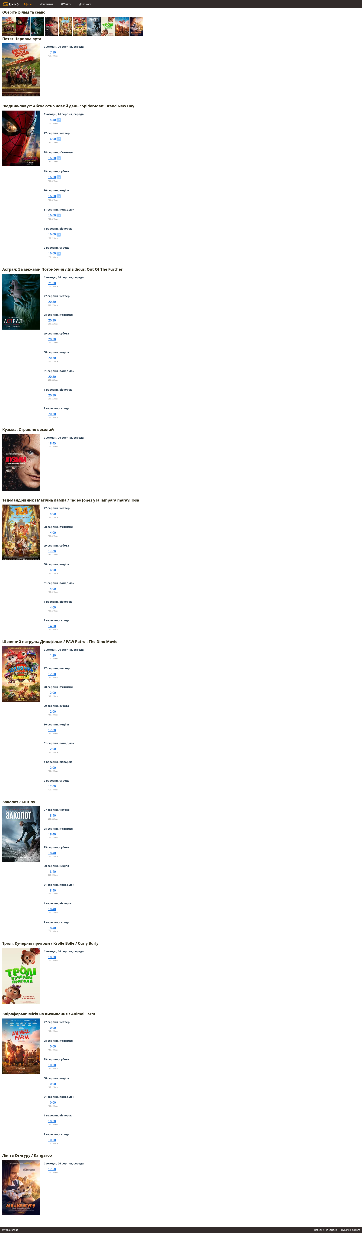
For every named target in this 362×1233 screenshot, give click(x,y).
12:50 (52, 1169)
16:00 (52, 139)
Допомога (85, 4)
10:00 (52, 957)
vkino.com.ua (11, 1229)
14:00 (52, 514)
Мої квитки (46, 4)
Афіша (27, 4)
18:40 (52, 815)
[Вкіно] (11, 4)
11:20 (52, 655)
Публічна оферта (350, 1229)
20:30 (52, 302)
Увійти (67, 4)
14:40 (52, 120)
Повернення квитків (325, 1229)
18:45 (52, 443)
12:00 (52, 674)
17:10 (52, 52)
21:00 (52, 283)
